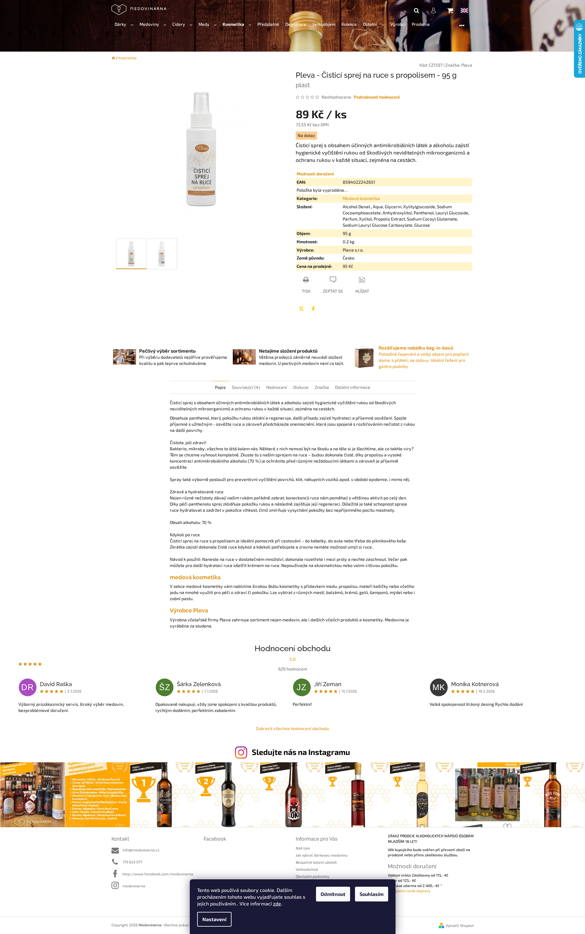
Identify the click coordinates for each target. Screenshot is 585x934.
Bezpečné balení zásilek (316, 862)
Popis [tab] (220, 387)
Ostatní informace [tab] (352, 387)
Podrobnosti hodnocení (377, 97)
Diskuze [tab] (301, 387)
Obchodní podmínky (312, 876)
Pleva (466, 65)
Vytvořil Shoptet (460, 925)
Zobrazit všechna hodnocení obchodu (292, 728)
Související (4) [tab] (246, 387)
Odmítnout (333, 894)
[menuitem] (123, 24)
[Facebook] (313, 308)
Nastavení (214, 919)
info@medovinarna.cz (141, 850)
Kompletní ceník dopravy (409, 891)
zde (277, 903)
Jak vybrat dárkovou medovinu (322, 855)
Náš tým (303, 848)
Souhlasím (372, 894)
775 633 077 (132, 862)
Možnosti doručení (315, 173)
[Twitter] (301, 308)
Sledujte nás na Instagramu (301, 751)
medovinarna (134, 886)
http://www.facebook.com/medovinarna (158, 874)
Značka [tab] (322, 387)
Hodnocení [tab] (276, 387)
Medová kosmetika (361, 198)
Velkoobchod (307, 869)
